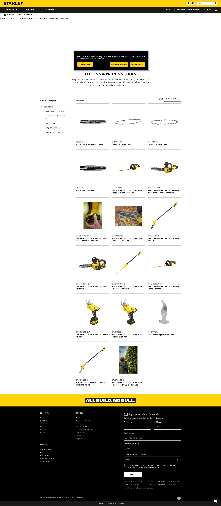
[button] (179, 498)
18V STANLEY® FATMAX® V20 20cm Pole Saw (163, 239)
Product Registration (194, 9)
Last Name (157, 422)
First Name (128, 422)
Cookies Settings (85, 64)
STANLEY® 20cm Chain (157, 145)
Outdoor (11, 15)
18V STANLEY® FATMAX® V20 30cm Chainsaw (91, 287)
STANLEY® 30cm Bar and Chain (89, 145)
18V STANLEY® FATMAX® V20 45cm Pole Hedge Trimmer (127, 287)
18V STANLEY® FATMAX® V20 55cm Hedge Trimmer (163, 287)
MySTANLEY (169, 9)
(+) (43, 111)
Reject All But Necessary (119, 64)
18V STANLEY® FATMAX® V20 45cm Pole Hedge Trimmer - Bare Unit (127, 383)
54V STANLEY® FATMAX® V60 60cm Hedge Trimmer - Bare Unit (127, 191)
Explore (30, 10)
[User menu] (216, 10)
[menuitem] (10, 10)
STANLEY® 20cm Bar (85, 191)
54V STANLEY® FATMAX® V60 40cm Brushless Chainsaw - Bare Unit (163, 191)
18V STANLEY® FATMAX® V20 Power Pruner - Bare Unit (128, 335)
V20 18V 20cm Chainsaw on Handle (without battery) (90, 383)
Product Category (48, 100)
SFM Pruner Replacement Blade (161, 335)
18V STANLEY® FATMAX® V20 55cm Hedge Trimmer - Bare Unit (91, 239)
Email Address (129, 433)
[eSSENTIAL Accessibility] (191, 3)
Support (50, 10)
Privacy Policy (129, 484)
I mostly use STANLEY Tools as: (135, 454)
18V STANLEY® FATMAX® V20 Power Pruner (92, 335)
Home (5, 15)
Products (9, 10)
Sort (161, 99)
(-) (42, 106)
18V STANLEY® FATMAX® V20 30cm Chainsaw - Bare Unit (127, 239)
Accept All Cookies (137, 64)
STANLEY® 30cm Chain (122, 145)
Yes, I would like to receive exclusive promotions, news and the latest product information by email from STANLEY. (152, 466)
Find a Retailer (180, 9)
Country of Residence (131, 444)
